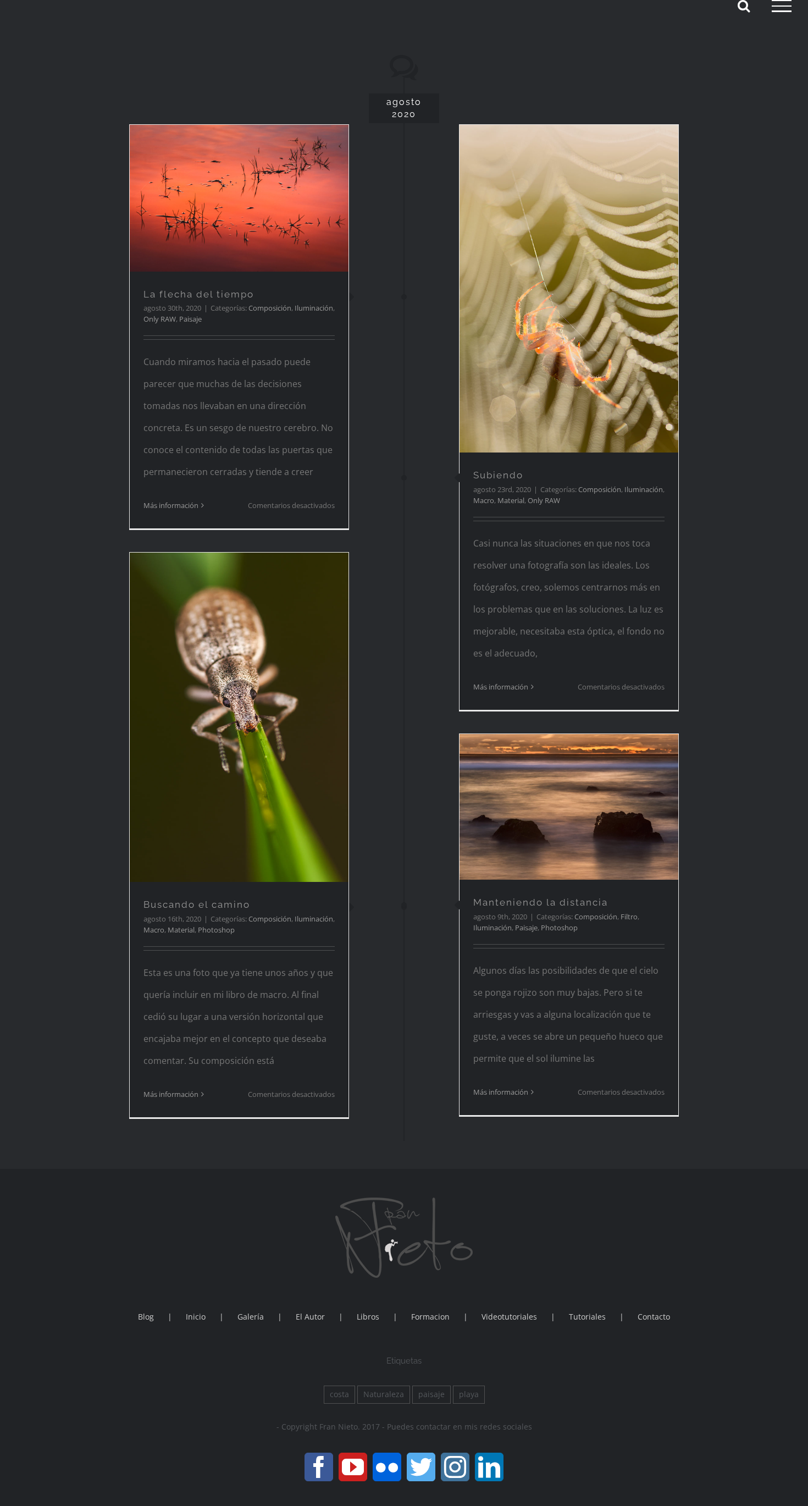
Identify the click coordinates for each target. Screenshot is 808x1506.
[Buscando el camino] (239, 717)
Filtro (629, 917)
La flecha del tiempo (198, 294)
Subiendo (498, 475)
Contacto (654, 1316)
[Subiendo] (569, 289)
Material (510, 500)
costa (339, 1394)
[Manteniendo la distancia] (569, 807)
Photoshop (216, 930)
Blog (146, 1316)
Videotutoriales (509, 1316)
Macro (483, 500)
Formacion (430, 1316)
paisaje (431, 1394)
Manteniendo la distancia (540, 902)
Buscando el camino (196, 904)
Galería (250, 1316)
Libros (368, 1316)
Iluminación (314, 308)
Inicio (196, 1316)
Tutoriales (587, 1316)
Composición (269, 308)
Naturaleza (383, 1394)
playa (469, 1394)
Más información (170, 505)
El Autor (310, 1316)
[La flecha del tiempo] (239, 198)
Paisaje (190, 319)
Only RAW (159, 319)
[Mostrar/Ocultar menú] (782, 6)
